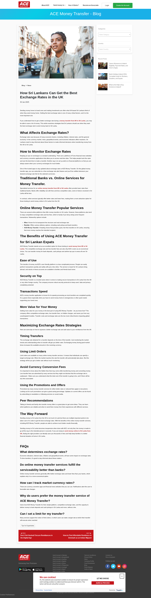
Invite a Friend (88, 569)
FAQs (86, 559)
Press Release (88, 567)
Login (107, 5)
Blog (23, 85)
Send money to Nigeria (59, 561)
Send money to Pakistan (60, 555)
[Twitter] (113, 566)
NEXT (88, 533)
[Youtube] (119, 566)
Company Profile (89, 561)
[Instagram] (124, 566)
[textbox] (58, 5)
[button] (122, 576)
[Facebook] (107, 566)
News (29, 85)
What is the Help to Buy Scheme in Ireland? (116, 86)
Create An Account (122, 5)
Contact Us (109, 555)
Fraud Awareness (89, 563)
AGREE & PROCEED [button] (103, 583)
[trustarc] (119, 590)
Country (100, 43)
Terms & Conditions (90, 555)
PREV (24, 533)
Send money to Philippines (60, 565)
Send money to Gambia (60, 559)
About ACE (45, 5)
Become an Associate (91, 5)
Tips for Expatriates (27, 525)
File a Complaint (110, 557)
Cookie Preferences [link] (7, 595)
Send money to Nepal (59, 569)
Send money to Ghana (59, 563)
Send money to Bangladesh (61, 557)
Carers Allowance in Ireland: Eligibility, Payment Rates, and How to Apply (118, 66)
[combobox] (58, 5)
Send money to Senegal (60, 567)
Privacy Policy (88, 557)
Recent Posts (102, 59)
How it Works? (73, 5)
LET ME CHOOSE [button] (103, 578)
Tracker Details (48, 590)
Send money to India (59, 571)
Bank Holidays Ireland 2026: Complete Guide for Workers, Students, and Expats (118, 76)
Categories (101, 29)
